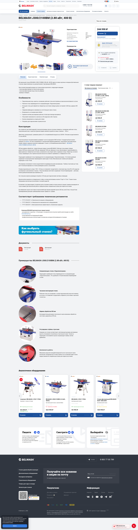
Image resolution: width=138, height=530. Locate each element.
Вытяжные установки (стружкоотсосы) (55, 11)
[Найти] (44, 6)
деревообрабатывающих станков (98, 439)
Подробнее (114, 38)
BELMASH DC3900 (100, 126)
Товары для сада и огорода (27, 484)
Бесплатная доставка (106, 61)
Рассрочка (50, 495)
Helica (27, 141)
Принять (15, 525)
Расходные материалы (97, 11)
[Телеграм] (108, 1)
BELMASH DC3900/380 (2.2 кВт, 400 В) (102, 111)
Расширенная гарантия (70, 492)
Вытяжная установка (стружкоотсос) (100, 98)
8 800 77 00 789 (87, 5)
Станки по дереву (41, 11)
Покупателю (68, 1)
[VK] (38, 432)
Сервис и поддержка (43, 1)
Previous (83, 88)
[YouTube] (69, 432)
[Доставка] (106, 432)
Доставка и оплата (34, 1)
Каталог (50, 1)
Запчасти (106, 11)
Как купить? (50, 497)
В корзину (100, 104)
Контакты (74, 1)
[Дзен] (101, 496)
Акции (28, 1)
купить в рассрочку (110, 52)
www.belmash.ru (26, 213)
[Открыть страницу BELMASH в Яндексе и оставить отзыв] (23, 495)
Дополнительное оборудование (83, 11)
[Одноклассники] (92, 496)
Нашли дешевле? (101, 37)
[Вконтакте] (88, 496)
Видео (54, 1)
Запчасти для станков (25, 487)
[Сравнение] (110, 6)
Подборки (33, 11)
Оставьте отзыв (32, 495)
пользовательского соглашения (59, 512)
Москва (22, 1)
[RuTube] (72, 432)
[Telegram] (35, 432)
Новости (63, 1)
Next (112, 88)
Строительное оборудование (27, 480)
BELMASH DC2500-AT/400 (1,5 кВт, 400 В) (102, 95)
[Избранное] (113, 6)
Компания (79, 1)
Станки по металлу (70, 11)
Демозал (66, 495)
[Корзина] (117, 6)
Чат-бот (93, 459)
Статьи (58, 1)
